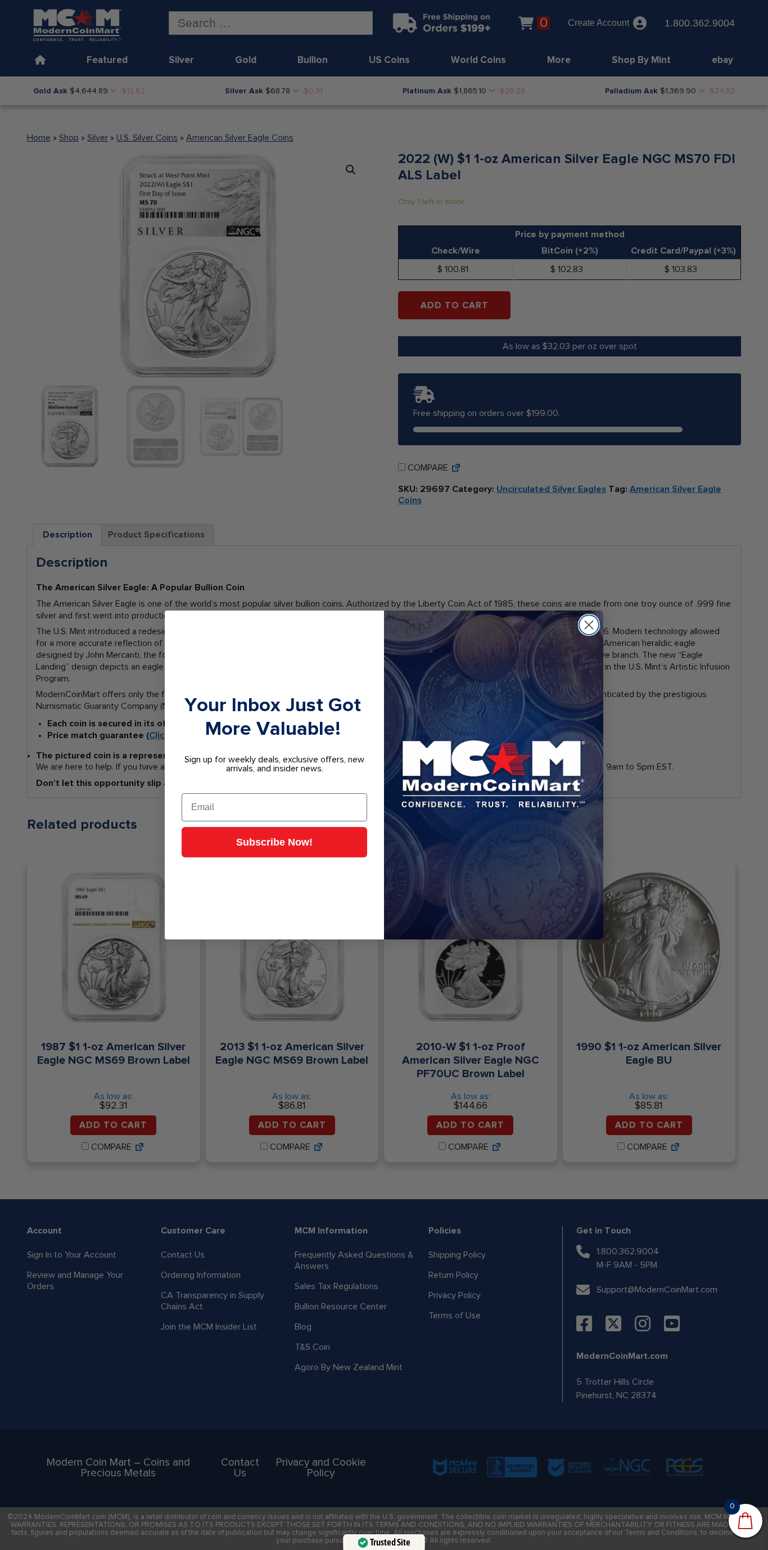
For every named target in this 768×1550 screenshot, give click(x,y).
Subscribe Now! (274, 842)
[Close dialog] (589, 625)
